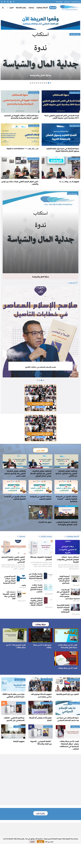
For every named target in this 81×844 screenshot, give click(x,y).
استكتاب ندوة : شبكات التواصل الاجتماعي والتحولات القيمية (68, 559)
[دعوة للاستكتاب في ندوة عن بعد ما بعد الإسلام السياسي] (67, 708)
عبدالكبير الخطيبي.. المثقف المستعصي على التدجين (14, 719)
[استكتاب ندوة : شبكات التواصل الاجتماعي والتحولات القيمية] (67, 547)
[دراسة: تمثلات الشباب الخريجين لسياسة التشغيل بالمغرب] (48, 587)
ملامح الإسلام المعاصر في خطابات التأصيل (40, 366)
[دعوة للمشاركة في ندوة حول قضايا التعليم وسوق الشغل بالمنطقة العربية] (61, 134)
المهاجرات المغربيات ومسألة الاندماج (41, 558)
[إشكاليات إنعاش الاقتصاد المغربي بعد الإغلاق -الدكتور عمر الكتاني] (66, 461)
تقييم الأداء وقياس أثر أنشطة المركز (40, 719)
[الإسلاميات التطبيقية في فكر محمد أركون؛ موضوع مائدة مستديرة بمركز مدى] (75, 591)
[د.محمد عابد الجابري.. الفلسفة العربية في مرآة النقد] (21, 594)
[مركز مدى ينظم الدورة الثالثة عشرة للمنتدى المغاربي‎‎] (13, 684)
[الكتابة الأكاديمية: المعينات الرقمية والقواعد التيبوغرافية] (75, 607)
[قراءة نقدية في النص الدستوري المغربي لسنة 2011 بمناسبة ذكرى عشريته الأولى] (61, 101)
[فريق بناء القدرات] (41, 512)
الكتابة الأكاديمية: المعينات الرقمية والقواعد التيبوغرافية (63, 608)
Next (5, 57)
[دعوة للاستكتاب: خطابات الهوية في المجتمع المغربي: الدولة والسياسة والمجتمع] (20, 101)
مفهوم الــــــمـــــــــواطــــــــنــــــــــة (69, 181)
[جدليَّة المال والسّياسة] (40, 232)
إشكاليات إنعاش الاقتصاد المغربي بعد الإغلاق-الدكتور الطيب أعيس (15, 473)
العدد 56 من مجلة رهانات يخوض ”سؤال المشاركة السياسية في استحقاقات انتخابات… (69, 744)
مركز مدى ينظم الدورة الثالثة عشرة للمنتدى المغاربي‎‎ (13, 695)
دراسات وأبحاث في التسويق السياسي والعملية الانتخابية (35, 576)
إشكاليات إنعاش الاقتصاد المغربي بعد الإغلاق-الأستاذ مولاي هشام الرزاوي (40, 473)
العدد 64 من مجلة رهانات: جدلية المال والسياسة (67, 646)
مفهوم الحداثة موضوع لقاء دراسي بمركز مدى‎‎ (41, 695)
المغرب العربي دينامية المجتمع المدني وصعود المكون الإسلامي (13, 559)
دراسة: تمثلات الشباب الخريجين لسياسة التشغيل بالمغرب (36, 588)
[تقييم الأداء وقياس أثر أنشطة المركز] (40, 708)
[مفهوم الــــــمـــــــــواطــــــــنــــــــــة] (61, 167)
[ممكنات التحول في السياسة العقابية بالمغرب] (41, 487)
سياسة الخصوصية (75, 1)
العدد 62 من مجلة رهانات (67, 668)
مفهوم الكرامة (18, 741)
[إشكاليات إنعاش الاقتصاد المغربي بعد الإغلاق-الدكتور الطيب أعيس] (15, 461)
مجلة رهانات (20, 703)
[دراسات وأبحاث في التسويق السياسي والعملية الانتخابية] (48, 576)
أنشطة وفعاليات (42, 7)
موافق (40, 841)
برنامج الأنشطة (21, 7)
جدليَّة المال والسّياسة (40, 75)
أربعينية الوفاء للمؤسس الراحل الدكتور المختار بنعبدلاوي (63, 579)
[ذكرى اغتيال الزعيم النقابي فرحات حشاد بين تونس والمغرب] (20, 167)
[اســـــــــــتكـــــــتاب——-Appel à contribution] (20, 134)
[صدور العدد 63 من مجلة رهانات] (41, 635)
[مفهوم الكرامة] (13, 731)
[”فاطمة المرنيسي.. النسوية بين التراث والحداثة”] (40, 731)
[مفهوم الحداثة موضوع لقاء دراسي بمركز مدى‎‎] (40, 684)
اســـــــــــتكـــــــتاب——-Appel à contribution (22, 148)
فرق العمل (67, 1)
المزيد (11, 7)
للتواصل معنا (59, 1)
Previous (76, 57)
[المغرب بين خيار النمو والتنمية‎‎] (67, 684)
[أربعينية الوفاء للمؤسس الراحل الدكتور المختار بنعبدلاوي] (75, 578)
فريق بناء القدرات (44, 522)
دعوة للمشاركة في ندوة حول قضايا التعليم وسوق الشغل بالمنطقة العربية (63, 150)
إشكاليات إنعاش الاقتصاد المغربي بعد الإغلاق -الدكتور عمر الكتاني (66, 473)
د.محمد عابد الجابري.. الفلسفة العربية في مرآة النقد (9, 595)
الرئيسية (53, 7)
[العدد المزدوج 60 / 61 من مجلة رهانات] (15, 635)
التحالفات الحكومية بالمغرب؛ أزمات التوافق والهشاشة (66, 523)
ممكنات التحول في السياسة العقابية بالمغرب (40, 497)
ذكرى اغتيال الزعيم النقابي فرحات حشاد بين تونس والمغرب (19, 183)
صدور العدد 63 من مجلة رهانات (42, 646)
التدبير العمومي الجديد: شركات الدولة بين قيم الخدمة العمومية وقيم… (14, 580)
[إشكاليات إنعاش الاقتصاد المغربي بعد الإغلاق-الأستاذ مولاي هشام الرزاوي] (41, 461)
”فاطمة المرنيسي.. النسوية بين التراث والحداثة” (41, 742)
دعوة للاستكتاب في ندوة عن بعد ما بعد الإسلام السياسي (68, 719)
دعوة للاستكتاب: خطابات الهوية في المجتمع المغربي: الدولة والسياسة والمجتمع (21, 116)
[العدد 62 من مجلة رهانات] (66, 658)
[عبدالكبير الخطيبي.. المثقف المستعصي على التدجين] (13, 708)
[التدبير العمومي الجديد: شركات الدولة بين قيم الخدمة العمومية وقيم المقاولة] (21, 578)
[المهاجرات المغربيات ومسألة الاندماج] (40, 547)
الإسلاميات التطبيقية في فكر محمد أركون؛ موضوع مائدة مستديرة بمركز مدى (68, 594)
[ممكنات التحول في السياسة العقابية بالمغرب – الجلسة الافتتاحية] (66, 487)
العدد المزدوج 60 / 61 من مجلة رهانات (16, 646)
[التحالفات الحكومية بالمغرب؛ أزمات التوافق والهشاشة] (66, 512)
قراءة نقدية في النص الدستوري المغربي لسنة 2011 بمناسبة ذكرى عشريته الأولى (61, 116)
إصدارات (31, 7)
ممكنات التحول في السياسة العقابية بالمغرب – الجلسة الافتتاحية (66, 498)
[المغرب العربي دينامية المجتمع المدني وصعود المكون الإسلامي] (13, 547)
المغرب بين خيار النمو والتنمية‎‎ (67, 694)
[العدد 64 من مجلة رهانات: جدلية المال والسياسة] (66, 635)
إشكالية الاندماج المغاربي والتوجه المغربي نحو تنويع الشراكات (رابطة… (36, 601)
